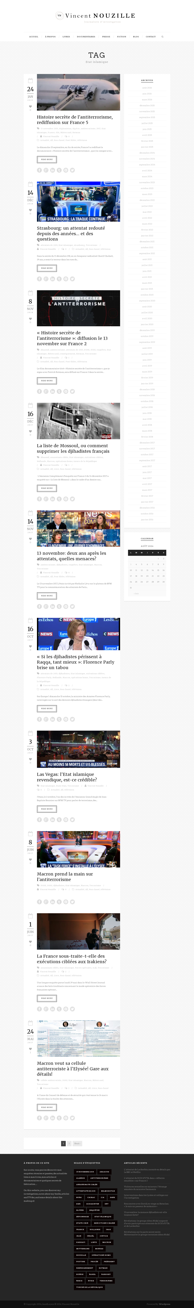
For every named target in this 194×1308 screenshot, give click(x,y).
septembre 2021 (147, 253)
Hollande (41, 461)
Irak (95, 968)
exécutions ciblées (94, 457)
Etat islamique (66, 245)
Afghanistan (65, 129)
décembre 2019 (147, 330)
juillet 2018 (147, 407)
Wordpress (164, 1304)
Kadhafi (80, 1242)
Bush (79, 1197)
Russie (79, 1274)
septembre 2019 (147, 342)
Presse (106, 37)
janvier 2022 (147, 236)
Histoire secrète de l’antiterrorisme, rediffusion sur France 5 (75, 119)
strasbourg (79, 245)
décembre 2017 (147, 443)
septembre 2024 (147, 165)
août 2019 (147, 348)
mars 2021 (147, 283)
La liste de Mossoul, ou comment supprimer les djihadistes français (73, 448)
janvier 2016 (147, 519)
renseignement (67, 354)
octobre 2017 (147, 454)
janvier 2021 (147, 289)
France (51, 132)
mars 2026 (147, 99)
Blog (136, 37)
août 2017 (147, 466)
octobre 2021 (147, 247)
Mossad (99, 1249)
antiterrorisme (88, 129)
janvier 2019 (147, 383)
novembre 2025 (147, 111)
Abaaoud (45, 350)
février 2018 (147, 437)
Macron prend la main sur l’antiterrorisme (65, 876)
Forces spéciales (83, 968)
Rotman (76, 132)
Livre (56, 469)
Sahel (92, 1274)
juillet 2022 (147, 206)
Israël (90, 1236)
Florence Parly (44, 677)
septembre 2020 (147, 301)
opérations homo (64, 461)
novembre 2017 (147, 448)
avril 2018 (147, 425)
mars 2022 (147, 224)
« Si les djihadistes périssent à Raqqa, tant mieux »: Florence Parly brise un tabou (76, 662)
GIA (57, 132)
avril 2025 (147, 135)
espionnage (82, 1217)
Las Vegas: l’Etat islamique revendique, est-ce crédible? (67, 777)
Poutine (80, 1262)
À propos (50, 37)
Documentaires (86, 37)
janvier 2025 (147, 147)
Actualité (44, 140)
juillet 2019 (147, 354)
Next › (77, 1143)
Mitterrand (65, 132)
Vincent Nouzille (51, 136)
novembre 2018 (147, 395)
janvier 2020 (147, 324)
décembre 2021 (147, 241)
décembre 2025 (147, 105)
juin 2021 (147, 271)
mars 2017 (147, 490)
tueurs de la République (85, 461)
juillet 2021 (147, 265)
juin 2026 (147, 94)
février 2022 (147, 230)
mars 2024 (147, 176)
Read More (47, 159)
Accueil (33, 37)
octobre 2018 (147, 401)
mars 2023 (147, 194)
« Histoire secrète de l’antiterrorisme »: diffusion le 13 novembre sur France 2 (72, 338)
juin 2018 (147, 413)
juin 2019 (147, 360)
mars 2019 (147, 372)
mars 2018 (147, 431)
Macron (51, 461)
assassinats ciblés (59, 457)
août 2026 (147, 88)
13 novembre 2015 (49, 129)
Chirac (91, 1197)
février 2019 (147, 377)
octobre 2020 (147, 295)
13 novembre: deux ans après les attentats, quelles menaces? (71, 556)
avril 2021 (147, 277)
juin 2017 (147, 472)
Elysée (80, 1210)
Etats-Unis (61, 786)
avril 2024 (147, 170)
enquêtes (101, 350)
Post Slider (71, 140)
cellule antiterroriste (51, 1080)
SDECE (79, 1281)
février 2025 (147, 141)
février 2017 (147, 496)
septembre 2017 (147, 460)
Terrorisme (91, 245)
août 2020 (147, 307)
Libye (94, 1242)
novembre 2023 (147, 182)
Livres (66, 37)
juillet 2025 (147, 123)
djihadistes (62, 565)
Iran (78, 1236)
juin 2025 (147, 129)
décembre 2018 (147, 389)
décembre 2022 (147, 200)
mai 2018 (147, 419)
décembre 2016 (147, 508)
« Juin (136, 594)
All (51, 140)
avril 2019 (147, 366)
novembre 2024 (147, 159)
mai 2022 (147, 212)
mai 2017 (147, 478)
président (109, 1262)
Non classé (59, 140)
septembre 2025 (147, 117)
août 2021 (147, 259)
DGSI (93, 350)
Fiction (121, 37)
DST (99, 129)
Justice (104, 1236)
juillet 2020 (147, 312)
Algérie (76, 129)
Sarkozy (106, 1274)
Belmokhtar (108, 1191)
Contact (151, 37)
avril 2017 (147, 484)
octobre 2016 (147, 514)
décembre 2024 (147, 153)
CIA (102, 1197)
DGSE (87, 350)
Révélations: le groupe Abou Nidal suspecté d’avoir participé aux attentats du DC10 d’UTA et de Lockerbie (147, 1223)
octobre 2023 (147, 188)
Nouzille (81, 1255)
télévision (82, 140)
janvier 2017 (147, 502)
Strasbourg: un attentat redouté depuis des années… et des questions (71, 234)
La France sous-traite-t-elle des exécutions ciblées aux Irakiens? (72, 959)
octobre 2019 (147, 336)
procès (94, 1262)
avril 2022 (147, 218)
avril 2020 (147, 318)
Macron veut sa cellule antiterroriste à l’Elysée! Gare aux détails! (73, 1069)
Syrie (91, 1281)
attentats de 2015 (49, 245)
